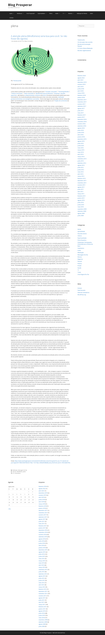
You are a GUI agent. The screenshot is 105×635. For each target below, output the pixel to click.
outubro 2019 (81, 84)
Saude (79, 268)
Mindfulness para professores (44, 93)
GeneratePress (61, 632)
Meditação (15, 470)
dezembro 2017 (82, 100)
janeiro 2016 (81, 137)
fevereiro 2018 (82, 95)
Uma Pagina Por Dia (83, 274)
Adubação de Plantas (82, 13)
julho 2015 (81, 143)
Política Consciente (17, 93)
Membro (70, 13)
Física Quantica (82, 240)
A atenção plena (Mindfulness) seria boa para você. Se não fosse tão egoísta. (39, 37)
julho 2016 (81, 130)
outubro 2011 (81, 185)
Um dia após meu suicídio (85, 42)
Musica (80, 257)
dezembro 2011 (82, 180)
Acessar (80, 288)
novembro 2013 (82, 159)
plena (24, 471)
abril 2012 (80, 174)
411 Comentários (16, 473)
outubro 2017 (81, 104)
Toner (79, 272)
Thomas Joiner (17, 80)
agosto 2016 (81, 128)
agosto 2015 (81, 141)
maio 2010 (81, 207)
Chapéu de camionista (60, 101)
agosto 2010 (81, 200)
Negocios (80, 259)
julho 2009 (81, 215)
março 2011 (81, 194)
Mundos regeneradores (84, 50)
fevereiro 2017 (82, 115)
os (25, 95)
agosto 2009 (81, 213)
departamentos (30, 95)
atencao (14, 471)
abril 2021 (80, 80)
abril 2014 (80, 154)
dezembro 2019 (82, 82)
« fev (9, 509)
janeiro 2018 (81, 97)
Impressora (81, 248)
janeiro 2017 (81, 117)
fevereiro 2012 (82, 178)
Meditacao (19, 13)
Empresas (57, 93)
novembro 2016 (82, 121)
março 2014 (81, 156)
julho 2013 (81, 161)
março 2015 (81, 150)
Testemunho (81, 40)
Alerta (79, 229)
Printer (79, 265)
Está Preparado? (30, 13)
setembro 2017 (82, 106)
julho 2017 (81, 110)
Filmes (50, 13)
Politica (80, 263)
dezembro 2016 (82, 119)
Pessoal (80, 261)
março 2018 (81, 93)
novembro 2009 (82, 209)
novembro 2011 (82, 183)
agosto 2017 (81, 108)
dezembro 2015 (82, 139)
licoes (79, 250)
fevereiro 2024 (82, 75)
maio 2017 (81, 113)
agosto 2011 (81, 187)
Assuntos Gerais (82, 233)
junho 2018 (81, 89)
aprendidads (81, 231)
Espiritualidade (41, 13)
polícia (45, 95)
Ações (11, 13)
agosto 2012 (81, 165)
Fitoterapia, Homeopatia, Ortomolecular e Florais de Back (85, 244)
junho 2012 (81, 169)
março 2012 (81, 176)
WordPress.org (82, 294)
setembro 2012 (82, 163)
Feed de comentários (83, 292)
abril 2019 (80, 86)
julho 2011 (81, 189)
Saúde (56, 13)
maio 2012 (81, 172)
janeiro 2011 (81, 198)
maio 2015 (81, 148)
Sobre (91, 13)
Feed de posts (81, 290)
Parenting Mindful (64, 91)
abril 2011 (80, 191)
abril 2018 (80, 91)
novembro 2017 (82, 102)
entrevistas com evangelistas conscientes (27, 99)
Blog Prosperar (20, 5)
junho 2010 (81, 204)
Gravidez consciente (51, 91)
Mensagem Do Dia (22, 470)
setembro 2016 (82, 126)
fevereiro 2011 (82, 196)
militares (37, 95)
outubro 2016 (81, 124)
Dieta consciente (28, 93)
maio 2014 (81, 152)
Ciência (80, 236)
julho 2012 (81, 167)
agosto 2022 (81, 78)
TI (63, 13)
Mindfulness (19, 471)
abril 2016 (80, 135)
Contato (11, 17)
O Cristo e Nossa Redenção (85, 48)
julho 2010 (81, 202)
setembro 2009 (82, 211)
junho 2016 (81, 132)
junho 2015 (81, 145)
